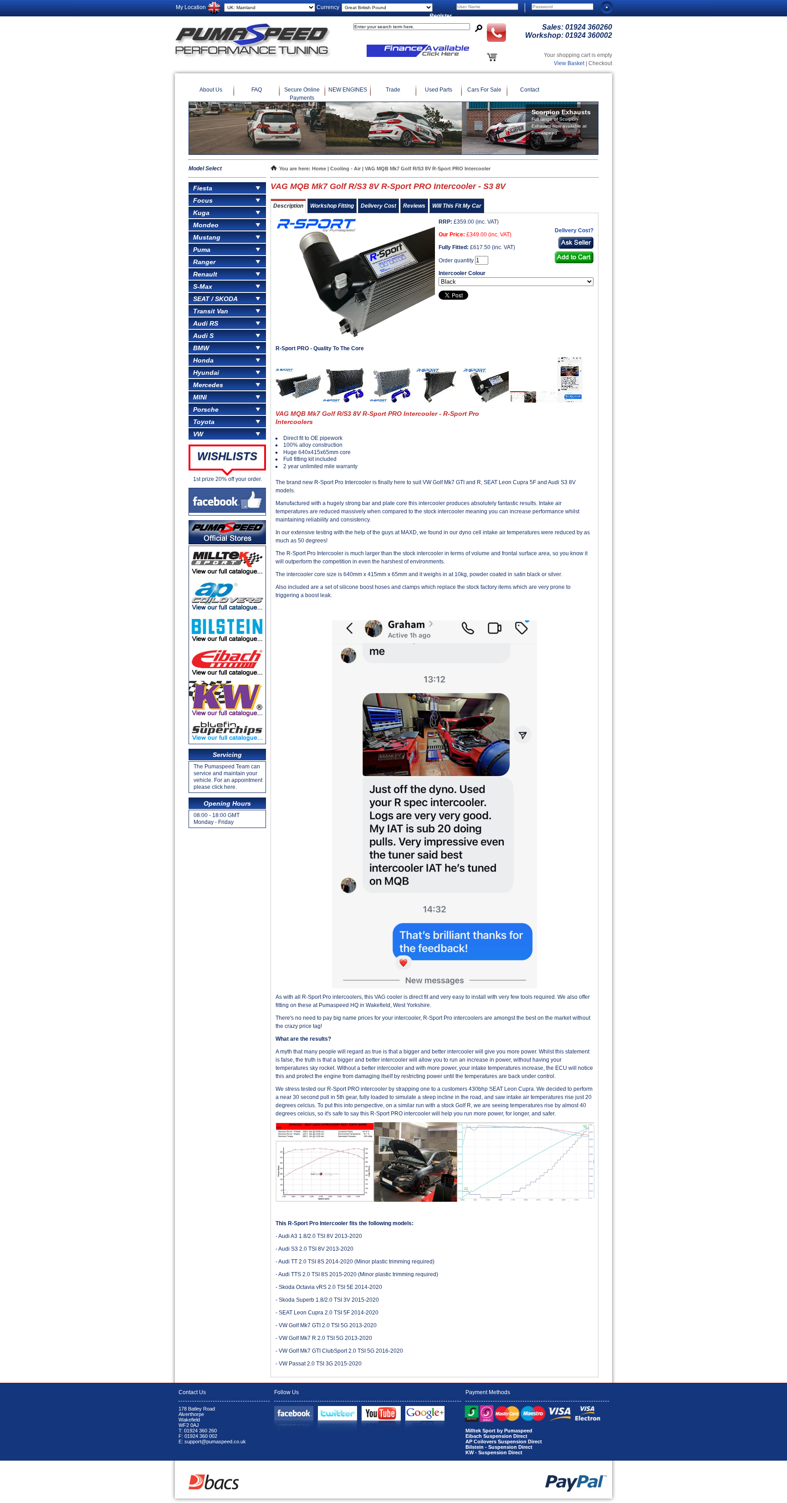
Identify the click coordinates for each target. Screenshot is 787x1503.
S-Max (202, 286)
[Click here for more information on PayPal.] (576, 1490)
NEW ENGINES (347, 90)
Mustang (206, 237)
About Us (210, 90)
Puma (201, 249)
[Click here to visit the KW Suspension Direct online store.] (227, 717)
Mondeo (206, 225)
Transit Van (210, 311)
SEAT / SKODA (215, 298)
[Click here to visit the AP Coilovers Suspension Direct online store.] (227, 611)
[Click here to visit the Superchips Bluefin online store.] (227, 742)
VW (198, 434)
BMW (201, 348)
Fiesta (202, 188)
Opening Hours (227, 803)
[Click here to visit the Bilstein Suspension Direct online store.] (227, 643)
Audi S (203, 335)
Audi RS (205, 323)
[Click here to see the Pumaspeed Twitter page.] (337, 1413)
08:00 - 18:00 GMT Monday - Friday (217, 818)
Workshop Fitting (332, 206)
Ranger (204, 262)
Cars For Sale (484, 90)
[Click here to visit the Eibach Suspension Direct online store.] (227, 677)
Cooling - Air (346, 168)
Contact (529, 90)
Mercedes (208, 385)
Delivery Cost (378, 206)
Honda (203, 360)
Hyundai (206, 372)
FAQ (256, 90)
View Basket (569, 63)
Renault (205, 274)
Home (319, 168)
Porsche (206, 409)
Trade (393, 90)
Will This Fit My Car (456, 206)
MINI (200, 397)
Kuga (201, 212)
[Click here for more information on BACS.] (214, 1487)
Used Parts (438, 90)
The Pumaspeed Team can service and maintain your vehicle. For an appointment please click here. (228, 776)
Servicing (227, 754)
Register (440, 16)
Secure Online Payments (302, 94)
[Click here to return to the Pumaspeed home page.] (253, 56)
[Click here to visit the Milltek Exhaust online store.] (227, 576)
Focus (203, 200)
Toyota (204, 421)
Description (288, 206)
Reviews (414, 206)
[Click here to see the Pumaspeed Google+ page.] (425, 1413)
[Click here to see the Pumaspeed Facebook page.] (293, 1413)
